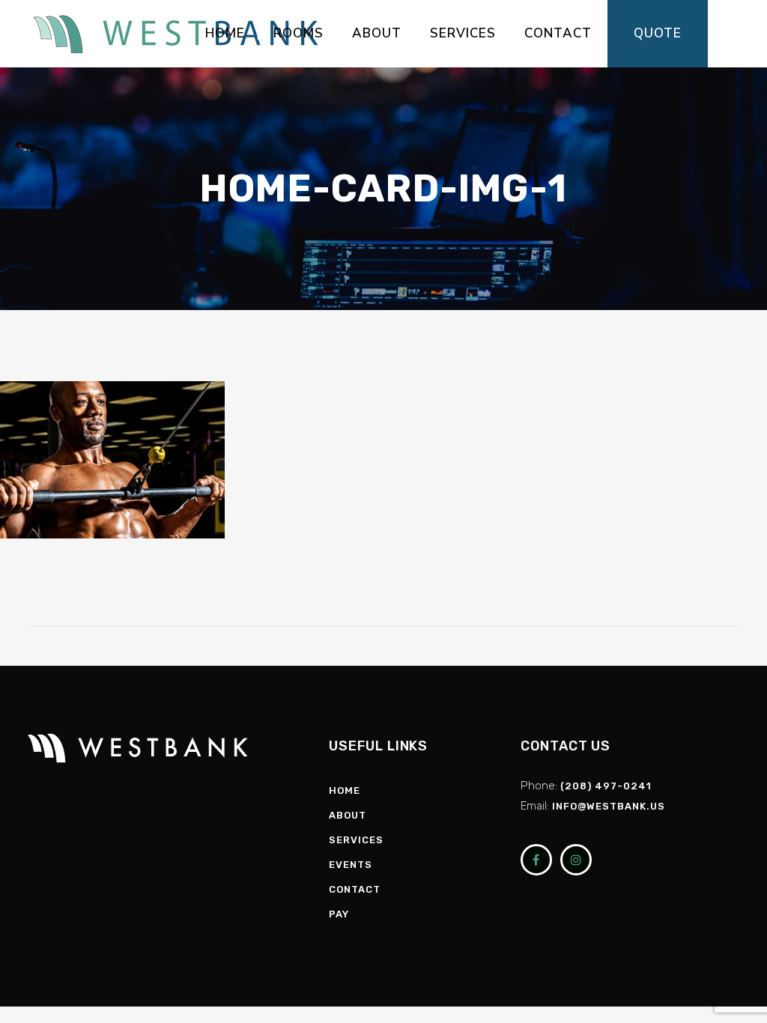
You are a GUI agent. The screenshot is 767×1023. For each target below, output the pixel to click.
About (347, 815)
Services (356, 840)
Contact (355, 889)
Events (350, 864)
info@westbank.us (608, 806)
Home (344, 790)
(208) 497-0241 (606, 786)
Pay (339, 914)
